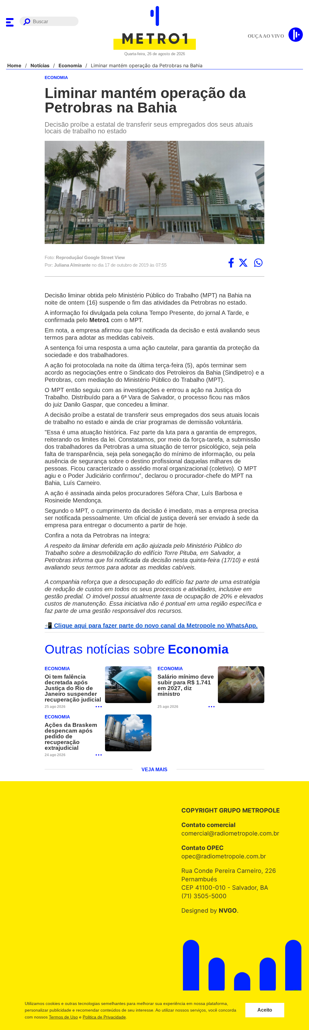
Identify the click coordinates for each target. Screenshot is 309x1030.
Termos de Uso (63, 1017)
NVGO (226, 918)
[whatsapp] (258, 263)
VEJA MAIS (155, 777)
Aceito (264, 1010)
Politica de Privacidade (103, 1017)
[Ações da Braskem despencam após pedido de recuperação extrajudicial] (128, 741)
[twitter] (243, 263)
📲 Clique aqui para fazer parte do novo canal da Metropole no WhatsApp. (148, 633)
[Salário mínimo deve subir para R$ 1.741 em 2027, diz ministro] (241, 692)
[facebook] (231, 263)
